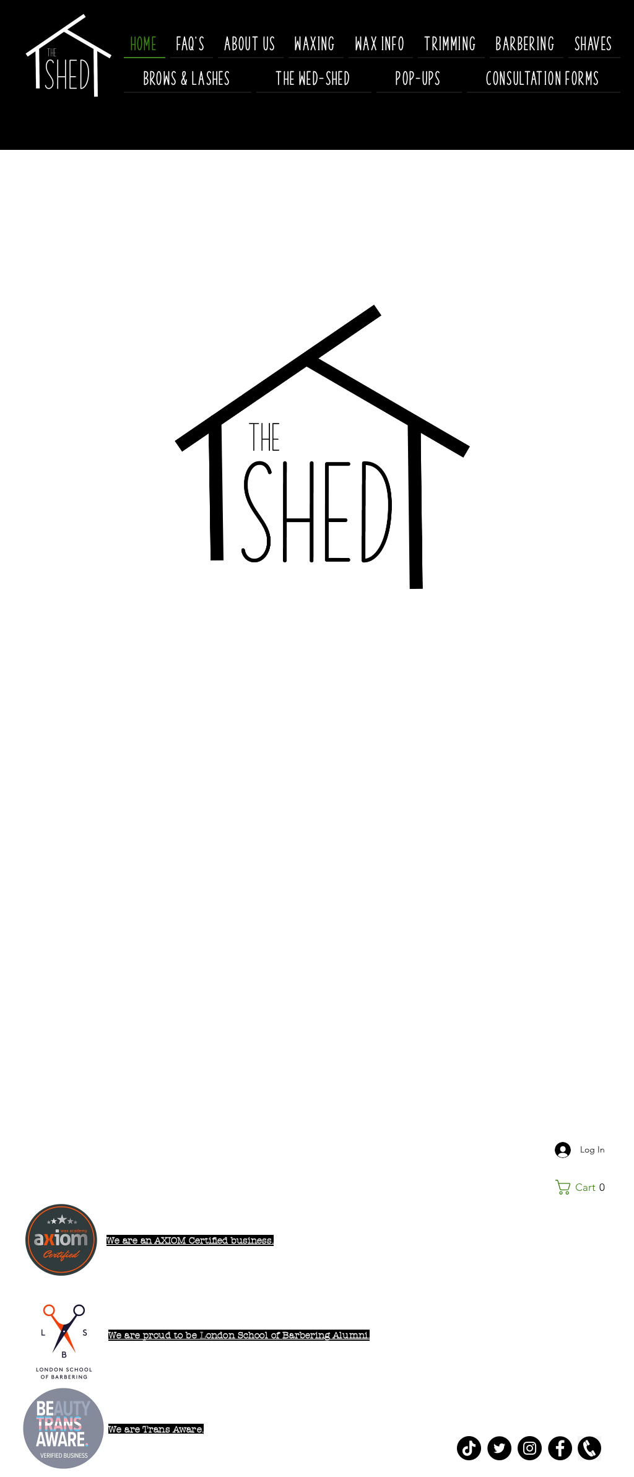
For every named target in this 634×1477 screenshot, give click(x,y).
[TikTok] (469, 1448)
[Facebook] (560, 1448)
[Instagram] (530, 1448)
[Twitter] (499, 1448)
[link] (584, 1187)
